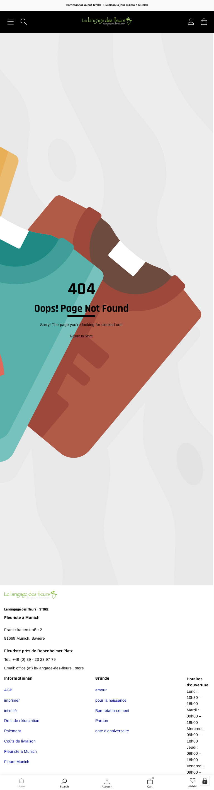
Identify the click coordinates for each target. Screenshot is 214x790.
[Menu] (10, 21)
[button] (204, 21)
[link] (192, 783)
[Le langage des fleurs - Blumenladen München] (107, 21)
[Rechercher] (23, 21)
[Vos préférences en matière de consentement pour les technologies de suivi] (205, 781)
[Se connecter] (190, 21)
